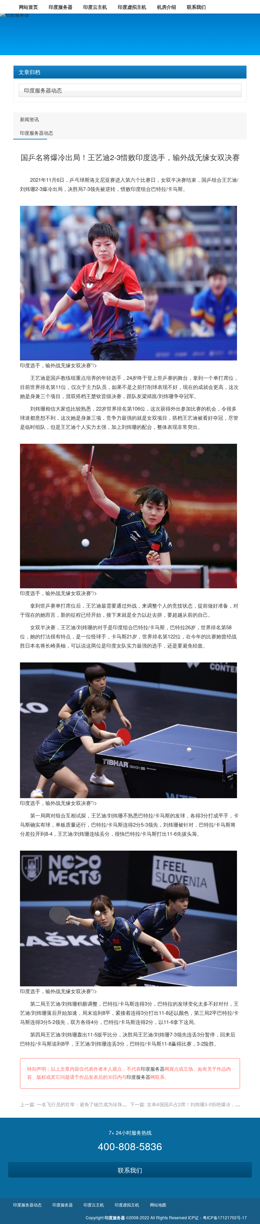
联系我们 (130, 1169)
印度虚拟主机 (127, 1204)
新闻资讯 (29, 119)
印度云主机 (94, 1204)
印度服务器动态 (43, 90)
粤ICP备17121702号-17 (225, 1217)
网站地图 (158, 1204)
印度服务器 (153, 1069)
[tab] (130, 72)
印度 (136, 188)
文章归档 (29, 72)
